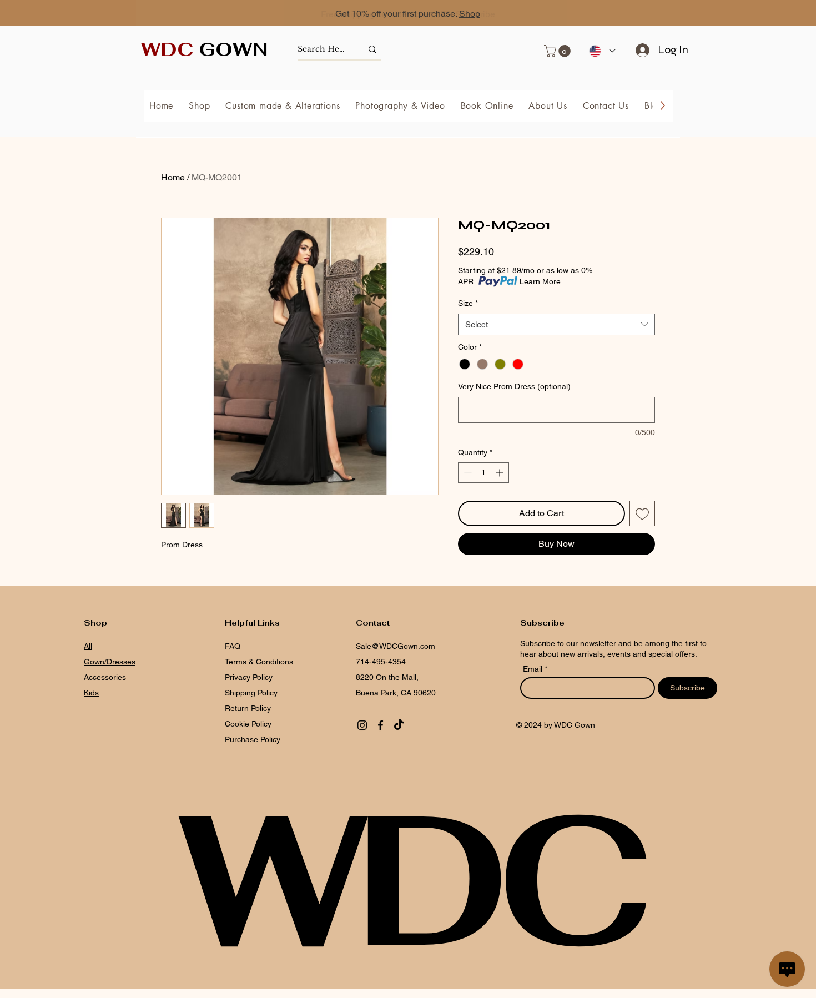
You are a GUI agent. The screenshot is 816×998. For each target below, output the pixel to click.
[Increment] (500, 472)
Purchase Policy (254, 739)
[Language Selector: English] (601, 50)
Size (468, 303)
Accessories (105, 677)
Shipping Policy (251, 692)
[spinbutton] (483, 472)
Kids (91, 692)
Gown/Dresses (109, 661)
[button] (558, 51)
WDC (408, 879)
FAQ (232, 646)
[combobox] (556, 324)
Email (534, 669)
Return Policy (248, 708)
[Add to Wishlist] (642, 513)
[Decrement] (467, 472)
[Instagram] (362, 725)
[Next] (757, 14)
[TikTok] (398, 725)
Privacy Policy (249, 677)
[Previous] (58, 14)
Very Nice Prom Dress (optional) (514, 386)
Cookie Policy (248, 723)
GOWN (204, 49)
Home (173, 177)
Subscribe (475, 14)
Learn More (540, 281)
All (88, 646)
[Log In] (638, 50)
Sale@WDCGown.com (395, 646)
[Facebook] (380, 725)
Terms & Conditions (259, 661)
